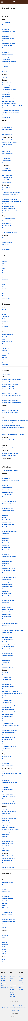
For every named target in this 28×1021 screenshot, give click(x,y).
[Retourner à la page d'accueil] (14, 2)
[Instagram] (15, 1001)
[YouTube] (17, 1001)
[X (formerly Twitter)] (12, 1001)
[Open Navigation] (2, 2)
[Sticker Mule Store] (10, 1001)
